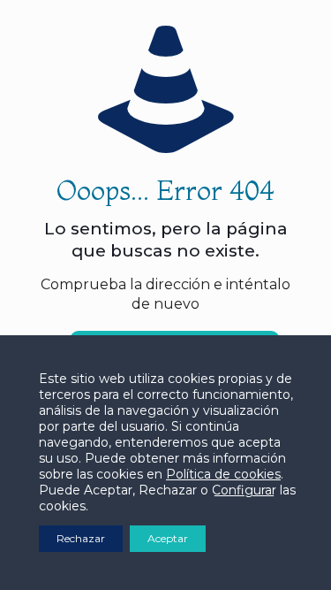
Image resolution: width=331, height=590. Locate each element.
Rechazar (80, 538)
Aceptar (167, 538)
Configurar (244, 490)
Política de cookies (223, 474)
